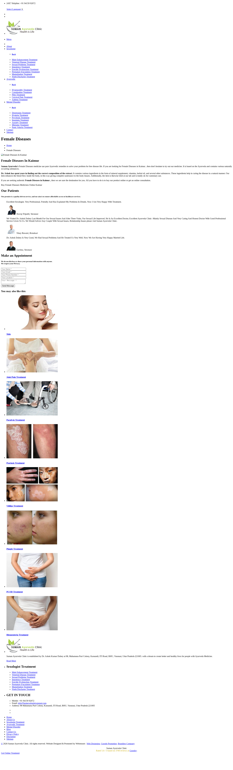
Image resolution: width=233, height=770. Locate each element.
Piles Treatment (18, 95)
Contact (9, 130)
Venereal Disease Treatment (23, 62)
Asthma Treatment (20, 99)
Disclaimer (11, 736)
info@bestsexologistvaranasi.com (32, 703)
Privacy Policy (12, 734)
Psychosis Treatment (20, 118)
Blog (8, 729)
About (9, 46)
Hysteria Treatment (20, 115)
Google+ (133, 751)
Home (9, 145)
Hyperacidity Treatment (22, 90)
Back (14, 54)
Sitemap (9, 132)
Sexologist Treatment (15, 722)
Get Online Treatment (10, 753)
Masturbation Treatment (22, 74)
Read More (11, 661)
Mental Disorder (13, 102)
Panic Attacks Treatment (22, 127)
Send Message (8, 286)
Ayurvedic (10, 79)
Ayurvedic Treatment (15, 724)
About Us (10, 719)
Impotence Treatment (21, 67)
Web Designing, (93, 743)
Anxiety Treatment (20, 122)
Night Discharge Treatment (23, 77)
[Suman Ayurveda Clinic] (24, 32)
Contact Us (11, 732)
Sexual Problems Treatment (23, 64)
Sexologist (10, 49)
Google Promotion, (109, 743)
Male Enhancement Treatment (24, 60)
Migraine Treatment (20, 125)
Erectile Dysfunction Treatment (25, 69)
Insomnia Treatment (20, 120)
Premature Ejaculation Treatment (26, 72)
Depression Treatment (21, 113)
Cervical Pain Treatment (22, 97)
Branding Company (126, 743)
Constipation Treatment (22, 92)
